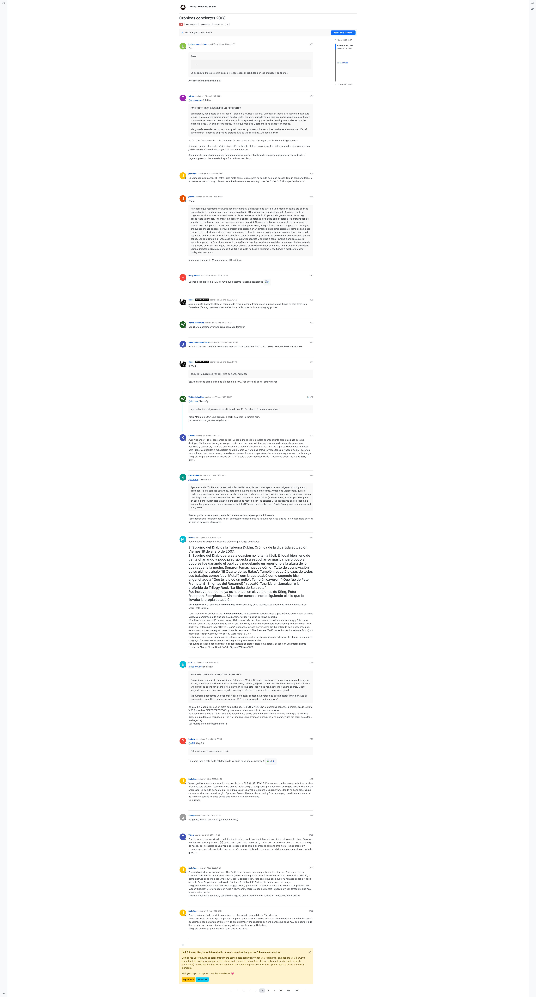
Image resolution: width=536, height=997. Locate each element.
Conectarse (202, 979)
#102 (311, 911)
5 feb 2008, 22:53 (214, 739)
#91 (311, 362)
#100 (311, 835)
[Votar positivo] (295, 88)
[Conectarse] (532, 3)
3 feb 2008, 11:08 (213, 537)
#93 (311, 435)
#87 (311, 275)
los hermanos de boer (198, 44)
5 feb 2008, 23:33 (213, 815)
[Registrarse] (532, 9)
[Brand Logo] (184, 6)
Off (181, 24)
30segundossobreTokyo (199, 342)
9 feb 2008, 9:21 (214, 868)
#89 (311, 323)
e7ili (190, 662)
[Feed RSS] (227, 24)
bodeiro (191, 739)
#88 (311, 300)
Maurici (191, 537)
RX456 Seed (193, 475)
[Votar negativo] (305, 88)
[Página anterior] (231, 990)
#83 (311, 44)
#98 (311, 779)
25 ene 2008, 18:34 (213, 96)
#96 (311, 662)
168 (288, 990)
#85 (311, 174)
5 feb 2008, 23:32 (214, 779)
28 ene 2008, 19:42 (219, 275)
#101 (311, 868)
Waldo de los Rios (196, 323)
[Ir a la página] (280, 990)
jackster (192, 174)
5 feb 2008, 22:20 (211, 662)
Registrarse (188, 979)
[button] (3, 993)
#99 (311, 815)
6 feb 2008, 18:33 (212, 835)
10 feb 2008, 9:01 (214, 911)
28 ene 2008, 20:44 (229, 342)
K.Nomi (191, 435)
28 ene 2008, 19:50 (228, 300)
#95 (311, 537)
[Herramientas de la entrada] (310, 88)
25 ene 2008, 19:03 (215, 174)
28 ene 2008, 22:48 (223, 397)
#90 (311, 342)
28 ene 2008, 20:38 (223, 323)
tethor (191, 96)
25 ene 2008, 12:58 (226, 44)
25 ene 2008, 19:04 (214, 197)
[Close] (309, 952)
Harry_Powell (194, 275)
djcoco (191, 300)
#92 (311, 397)
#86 (311, 197)
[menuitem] (532, 3)
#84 (311, 96)
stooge (191, 815)
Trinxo (191, 835)
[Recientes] (3, 3)
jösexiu (191, 197)
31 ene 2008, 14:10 (218, 475)
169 (297, 990)
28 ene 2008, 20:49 (228, 362)
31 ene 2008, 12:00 (214, 435)
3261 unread (342, 63)
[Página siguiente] (304, 990)
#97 (311, 739)
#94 (311, 475)
